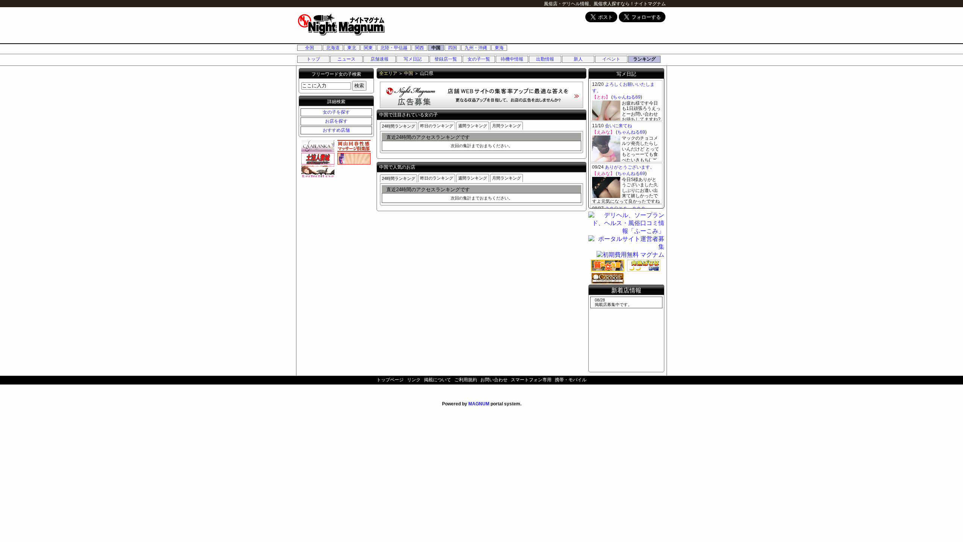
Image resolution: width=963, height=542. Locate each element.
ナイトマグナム (650, 3)
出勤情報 (545, 59)
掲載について (437, 379)
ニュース (346, 59)
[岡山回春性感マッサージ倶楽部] (353, 145)
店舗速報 (380, 59)
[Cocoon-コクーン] (606, 278)
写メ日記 (413, 59)
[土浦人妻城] (317, 158)
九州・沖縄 (476, 47)
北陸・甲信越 (393, 47)
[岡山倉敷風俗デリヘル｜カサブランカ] (317, 145)
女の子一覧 (479, 59)
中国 (435, 47)
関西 (419, 47)
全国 (310, 47)
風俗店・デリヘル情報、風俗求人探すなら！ (589, 3)
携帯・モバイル (570, 379)
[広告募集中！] (481, 106)
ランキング (644, 59)
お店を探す (336, 121)
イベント (611, 59)
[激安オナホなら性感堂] (353, 158)
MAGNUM (478, 403)
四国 (452, 47)
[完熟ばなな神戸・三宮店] (642, 265)
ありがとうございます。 (630, 167)
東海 (499, 47)
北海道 (333, 47)
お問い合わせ (493, 379)
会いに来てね (618, 125)
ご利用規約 (465, 379)
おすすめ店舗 (336, 130)
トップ (313, 59)
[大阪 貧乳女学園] (606, 265)
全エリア (388, 73)
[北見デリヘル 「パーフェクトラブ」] (317, 171)
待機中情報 (512, 59)
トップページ (390, 379)
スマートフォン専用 (531, 379)
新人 (578, 59)
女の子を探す (336, 112)
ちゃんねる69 (627, 97)
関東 (368, 47)
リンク (414, 379)
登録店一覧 (445, 59)
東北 (351, 47)
